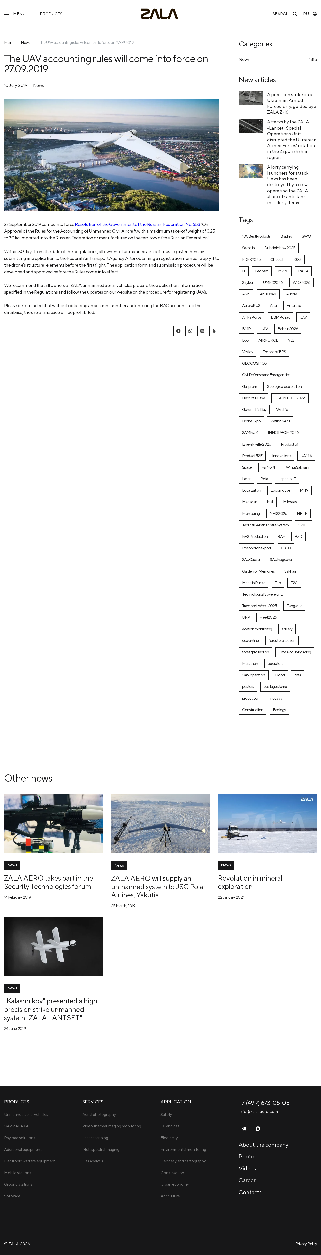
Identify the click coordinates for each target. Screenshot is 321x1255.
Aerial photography (99, 1114)
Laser (246, 478)
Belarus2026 (288, 328)
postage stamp (275, 686)
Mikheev (290, 501)
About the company (263, 1144)
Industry (275, 698)
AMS (246, 294)
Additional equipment (23, 1149)
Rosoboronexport (256, 548)
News (25, 42)
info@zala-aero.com (258, 1112)
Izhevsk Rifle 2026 (256, 444)
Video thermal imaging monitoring (111, 1126)
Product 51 (289, 444)
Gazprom (249, 386)
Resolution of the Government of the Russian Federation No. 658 (137, 224)
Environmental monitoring (183, 1149)
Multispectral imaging (100, 1149)
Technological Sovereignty (263, 594)
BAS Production (255, 536)
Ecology (279, 709)
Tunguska (294, 605)
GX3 (298, 259)
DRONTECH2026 (290, 398)
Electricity (169, 1137)
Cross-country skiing (295, 652)
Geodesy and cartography (183, 1161)
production (251, 698)
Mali (270, 501)
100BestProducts (256, 236)
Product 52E (252, 455)
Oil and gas (169, 1126)
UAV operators (254, 675)
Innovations (281, 455)
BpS (245, 340)
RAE (281, 536)
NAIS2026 (278, 513)
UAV (303, 317)
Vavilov (247, 351)
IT (243, 271)
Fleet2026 (268, 617)
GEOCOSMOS (254, 363)
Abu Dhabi (268, 294)
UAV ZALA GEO (18, 1126)
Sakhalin (248, 247)
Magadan (249, 501)
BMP (246, 328)
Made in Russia (253, 582)
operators (275, 663)
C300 (286, 548)
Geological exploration (284, 386)
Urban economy (174, 1184)
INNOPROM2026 (283, 432)
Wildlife (282, 409)
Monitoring (251, 513)
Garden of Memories (258, 571)
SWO (306, 236)
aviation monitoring (257, 628)
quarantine (250, 640)
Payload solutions (19, 1137)
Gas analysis (92, 1161)
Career (247, 1180)
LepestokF (287, 478)
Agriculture (170, 1196)
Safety (166, 1114)
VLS (291, 340)
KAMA (306, 455)
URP (246, 617)
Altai (273, 305)
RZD (298, 536)
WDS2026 (301, 282)
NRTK (302, 513)
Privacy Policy (306, 1243)
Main (8, 42)
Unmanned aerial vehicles (26, 1114)
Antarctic (294, 305)
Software (12, 1196)
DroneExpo (251, 421)
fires (297, 675)
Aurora (291, 294)
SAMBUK (250, 432)
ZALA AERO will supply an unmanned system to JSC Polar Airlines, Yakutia (158, 886)
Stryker (247, 282)
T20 (294, 582)
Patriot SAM (280, 421)
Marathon (250, 663)
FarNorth (269, 467)
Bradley (286, 236)
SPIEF (303, 525)
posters (248, 686)
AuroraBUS (251, 305)
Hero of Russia (253, 398)
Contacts (250, 1192)
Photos (248, 1156)
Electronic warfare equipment (30, 1161)
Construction (252, 709)
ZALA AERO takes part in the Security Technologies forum (48, 882)
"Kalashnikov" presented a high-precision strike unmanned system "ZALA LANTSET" (52, 1009)
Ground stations (18, 1184)
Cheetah (277, 259)
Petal (264, 478)
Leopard (261, 271)
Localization (251, 490)
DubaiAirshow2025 (279, 247)
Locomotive (280, 490)
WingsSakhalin (297, 467)
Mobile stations (17, 1172)
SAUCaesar (251, 559)
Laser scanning (95, 1137)
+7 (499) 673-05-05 (264, 1103)
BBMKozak (280, 317)
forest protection (282, 640)
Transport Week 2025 (259, 605)
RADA (303, 271)
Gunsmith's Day (254, 409)
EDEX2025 (251, 259)
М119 (304, 490)
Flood (280, 675)
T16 (278, 582)
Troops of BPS (274, 351)
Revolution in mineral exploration (250, 882)
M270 (283, 271)
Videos (247, 1168)
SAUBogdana (281, 559)
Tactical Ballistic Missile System (265, 525)
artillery (287, 628)
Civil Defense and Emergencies (266, 374)
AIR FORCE (268, 340)
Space (247, 467)
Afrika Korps (251, 317)
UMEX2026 (273, 282)
